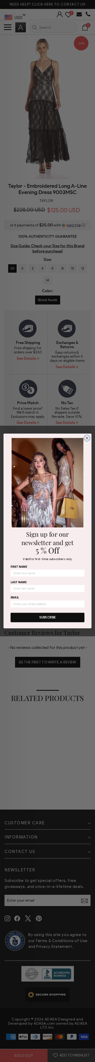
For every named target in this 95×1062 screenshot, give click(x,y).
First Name (19, 567)
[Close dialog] (87, 438)
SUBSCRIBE (47, 617)
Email (15, 597)
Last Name (19, 582)
